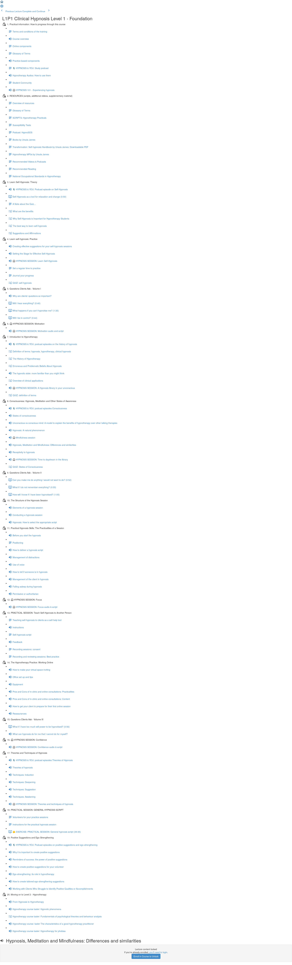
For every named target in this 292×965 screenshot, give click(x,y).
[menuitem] (2, 7)
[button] (2, 2)
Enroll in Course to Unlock (146, 956)
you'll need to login (158, 952)
